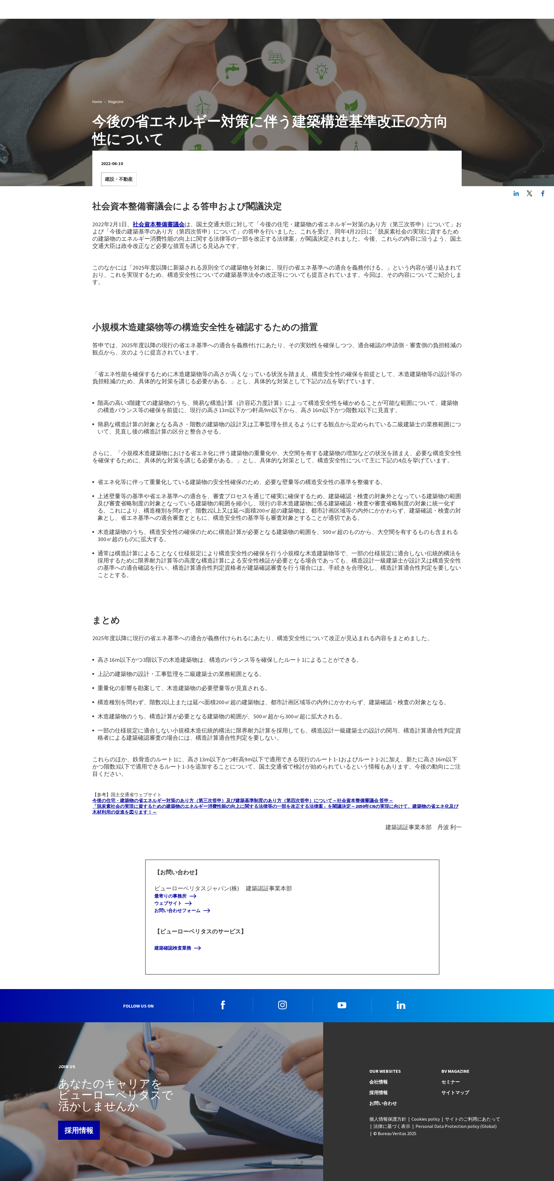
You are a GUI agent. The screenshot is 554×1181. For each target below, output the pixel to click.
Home (97, 101)
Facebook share (542, 193)
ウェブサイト (168, 903)
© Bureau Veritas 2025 (394, 1133)
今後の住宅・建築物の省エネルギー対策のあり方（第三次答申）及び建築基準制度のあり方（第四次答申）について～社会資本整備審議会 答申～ (242, 800)
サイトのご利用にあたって (472, 1119)
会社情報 (378, 1082)
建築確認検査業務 (172, 947)
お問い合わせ (383, 1103)
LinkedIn (516, 193)
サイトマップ (455, 1092)
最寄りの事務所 (170, 896)
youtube (342, 1005)
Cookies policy (425, 1119)
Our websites (385, 1071)
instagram (282, 1005)
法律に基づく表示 (391, 1126)
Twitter (529, 193)
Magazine (115, 101)
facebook (223, 1005)
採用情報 (79, 1130)
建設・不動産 (119, 179)
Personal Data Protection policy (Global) (456, 1126)
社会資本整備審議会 (159, 224)
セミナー (450, 1082)
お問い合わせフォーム (177, 910)
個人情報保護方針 (387, 1119)
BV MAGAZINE (455, 1071)
